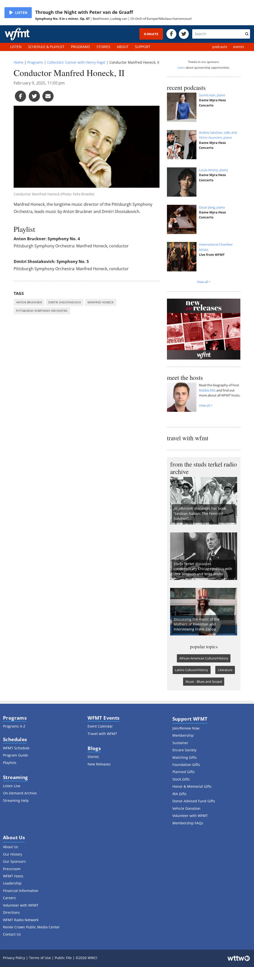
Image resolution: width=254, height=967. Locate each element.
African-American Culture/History (203, 658)
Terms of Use (40, 957)
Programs (35, 62)
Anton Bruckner (29, 302)
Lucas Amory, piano (213, 170)
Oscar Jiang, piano (212, 207)
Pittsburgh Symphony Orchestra (42, 311)
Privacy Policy (14, 957)
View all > (203, 282)
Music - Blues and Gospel (204, 681)
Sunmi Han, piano (212, 95)
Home (18, 62)
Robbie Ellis (207, 390)
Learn (181, 67)
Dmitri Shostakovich (64, 302)
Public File (63, 957)
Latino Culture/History (191, 670)
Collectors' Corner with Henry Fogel (76, 62)
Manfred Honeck (101, 302)
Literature (225, 670)
